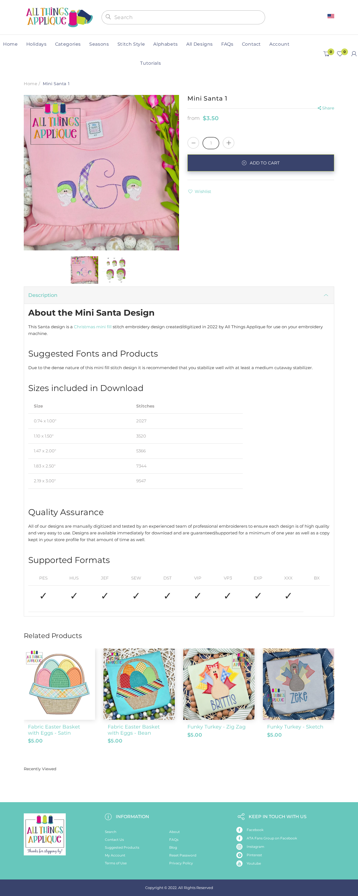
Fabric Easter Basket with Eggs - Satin (54, 730)
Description (42, 295)
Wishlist (203, 191)
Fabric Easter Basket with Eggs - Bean (134, 730)
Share (328, 108)
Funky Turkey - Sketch (295, 727)
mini (101, 326)
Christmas (84, 326)
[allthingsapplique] (59, 16)
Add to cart (265, 163)
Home (30, 83)
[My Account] (354, 53)
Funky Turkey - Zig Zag (216, 727)
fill (109, 326)
